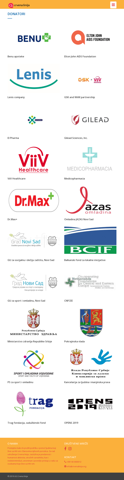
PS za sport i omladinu (20, 382)
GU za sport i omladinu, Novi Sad (26, 300)
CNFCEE (68, 300)
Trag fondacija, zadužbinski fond (27, 422)
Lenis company (16, 97)
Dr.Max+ (12, 219)
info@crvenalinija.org (76, 466)
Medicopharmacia (74, 178)
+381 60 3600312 (73, 461)
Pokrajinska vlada (74, 341)
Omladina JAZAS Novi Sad (78, 219)
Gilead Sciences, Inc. (76, 138)
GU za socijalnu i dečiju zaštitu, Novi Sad (31, 260)
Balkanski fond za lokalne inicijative (85, 260)
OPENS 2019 (71, 422)
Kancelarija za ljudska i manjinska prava (87, 382)
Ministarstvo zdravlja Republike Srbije (30, 341)
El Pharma (13, 138)
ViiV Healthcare (17, 178)
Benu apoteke (16, 56)
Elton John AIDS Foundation (80, 56)
